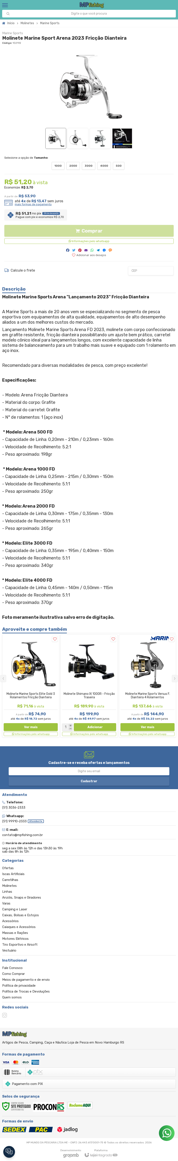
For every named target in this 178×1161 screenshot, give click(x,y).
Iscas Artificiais (13, 874)
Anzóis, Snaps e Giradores (21, 897)
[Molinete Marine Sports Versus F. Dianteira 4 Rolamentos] (147, 686)
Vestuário (9, 950)
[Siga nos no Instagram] (4, 1015)
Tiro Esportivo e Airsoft (20, 945)
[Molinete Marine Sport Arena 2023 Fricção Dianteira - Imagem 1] (55, 138)
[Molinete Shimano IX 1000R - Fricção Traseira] (89, 686)
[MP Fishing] (91, 5)
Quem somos (12, 997)
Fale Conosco (12, 968)
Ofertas (8, 868)
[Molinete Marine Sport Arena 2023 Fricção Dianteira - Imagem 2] (78, 138)
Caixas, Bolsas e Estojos (20, 915)
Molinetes (27, 23)
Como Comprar (13, 974)
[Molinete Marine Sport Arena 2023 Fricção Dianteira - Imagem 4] (122, 138)
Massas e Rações (15, 933)
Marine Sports (49, 23)
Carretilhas (10, 880)
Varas (6, 903)
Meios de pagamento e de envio (26, 980)
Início (11, 23)
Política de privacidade (19, 986)
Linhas (7, 892)
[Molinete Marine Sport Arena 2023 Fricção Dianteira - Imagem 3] (100, 138)
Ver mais (31, 727)
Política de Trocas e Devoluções (26, 991)
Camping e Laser (14, 909)
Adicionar (95, 727)
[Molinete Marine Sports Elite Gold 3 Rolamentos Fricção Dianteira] (30, 686)
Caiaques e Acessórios (19, 927)
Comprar (92, 231)
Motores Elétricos (15, 939)
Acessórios (10, 921)
